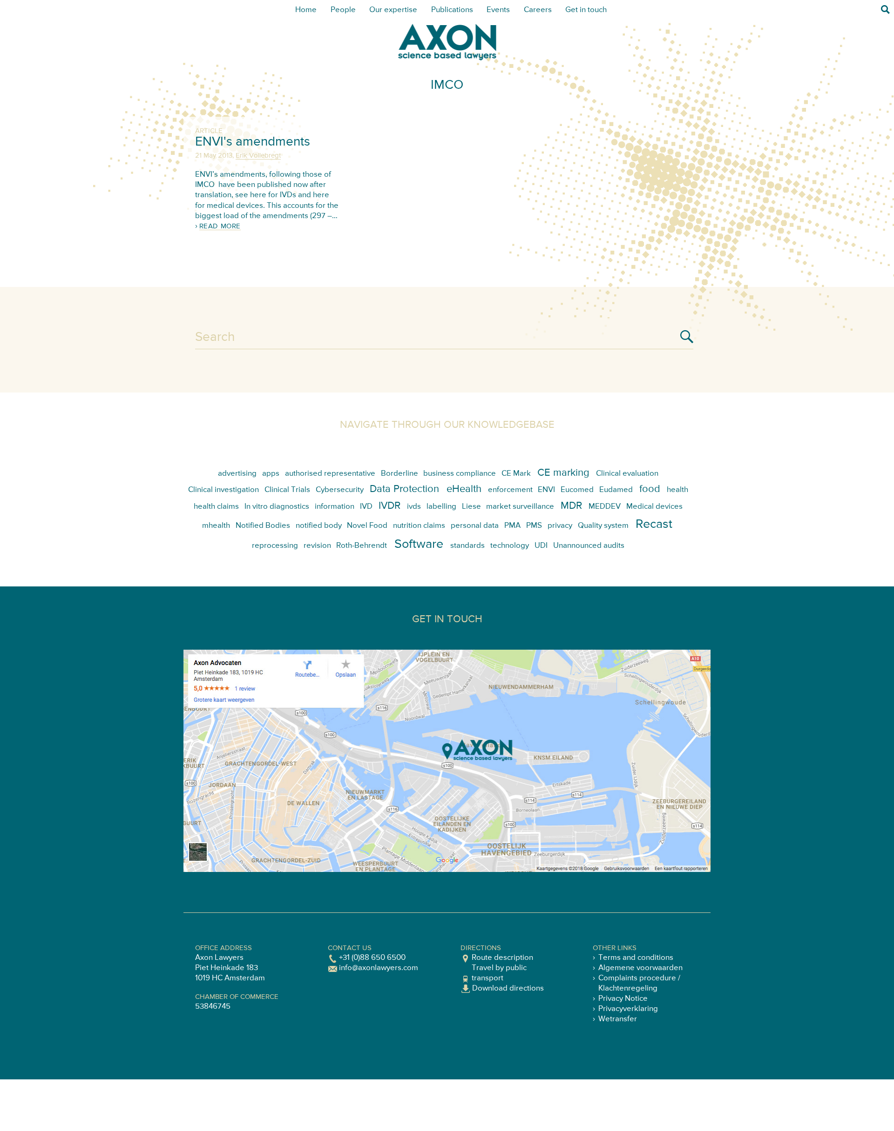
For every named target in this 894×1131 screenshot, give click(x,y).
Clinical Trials (287, 490)
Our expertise (393, 10)
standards (467, 546)
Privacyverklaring (628, 1009)
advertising (237, 474)
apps (270, 474)
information (334, 507)
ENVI (546, 490)
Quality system (603, 526)
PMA (512, 526)
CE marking (563, 473)
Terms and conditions (635, 958)
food (649, 489)
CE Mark (516, 474)
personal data (475, 526)
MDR (571, 506)
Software (418, 544)
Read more (220, 226)
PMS (534, 526)
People (343, 10)
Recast (654, 524)
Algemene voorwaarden (640, 968)
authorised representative (330, 474)
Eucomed (577, 490)
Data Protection (404, 489)
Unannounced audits (588, 546)
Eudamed (616, 490)
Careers (538, 10)
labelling (441, 507)
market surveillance (520, 507)
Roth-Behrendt (361, 546)
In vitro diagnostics (276, 507)
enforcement (510, 490)
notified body (319, 526)
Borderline (399, 474)
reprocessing (275, 546)
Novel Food (367, 526)
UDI (541, 546)
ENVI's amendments (252, 141)
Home (306, 10)
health (677, 490)
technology (509, 546)
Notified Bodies (263, 526)
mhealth (216, 526)
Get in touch (586, 10)
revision (317, 546)
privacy (560, 526)
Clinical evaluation (627, 474)
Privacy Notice (623, 999)
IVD (366, 507)
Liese (471, 507)
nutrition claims (419, 526)
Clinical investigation (223, 490)
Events (498, 10)
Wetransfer (617, 1019)
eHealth (464, 489)
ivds (414, 507)
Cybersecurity (340, 490)
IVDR (389, 506)
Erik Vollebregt (258, 155)
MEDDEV (605, 507)
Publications (452, 10)
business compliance (459, 474)
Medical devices (654, 507)
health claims (216, 507)
